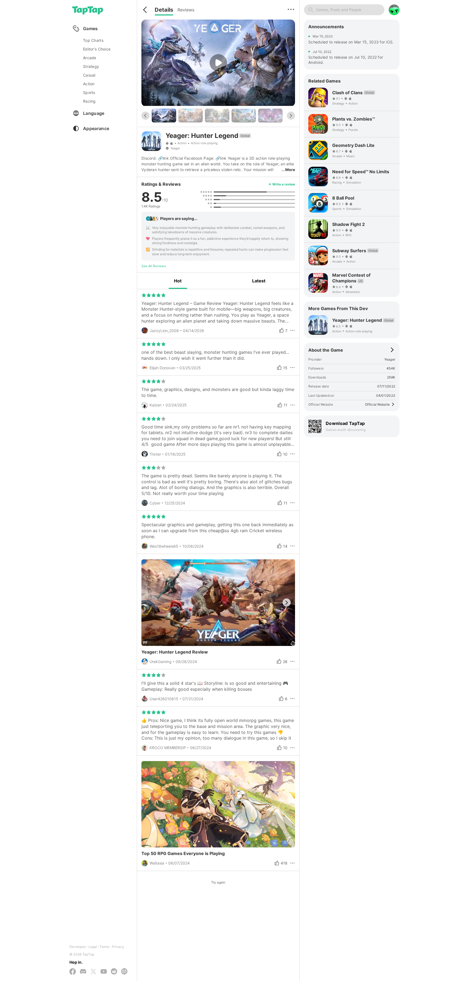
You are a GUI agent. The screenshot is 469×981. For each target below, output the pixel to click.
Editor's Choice (96, 49)
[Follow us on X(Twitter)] (93, 972)
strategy (91, 66)
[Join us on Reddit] (114, 971)
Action (182, 143)
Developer (77, 947)
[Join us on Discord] (83, 971)
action (89, 83)
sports (89, 92)
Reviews (186, 9)
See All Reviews (153, 266)
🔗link (163, 158)
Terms (104, 947)
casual (89, 75)
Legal (92, 947)
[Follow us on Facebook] (72, 972)
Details (164, 10)
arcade (89, 57)
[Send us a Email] (124, 971)
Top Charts (93, 40)
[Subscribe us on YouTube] (103, 971)
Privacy (118, 947)
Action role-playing (204, 143)
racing (89, 101)
